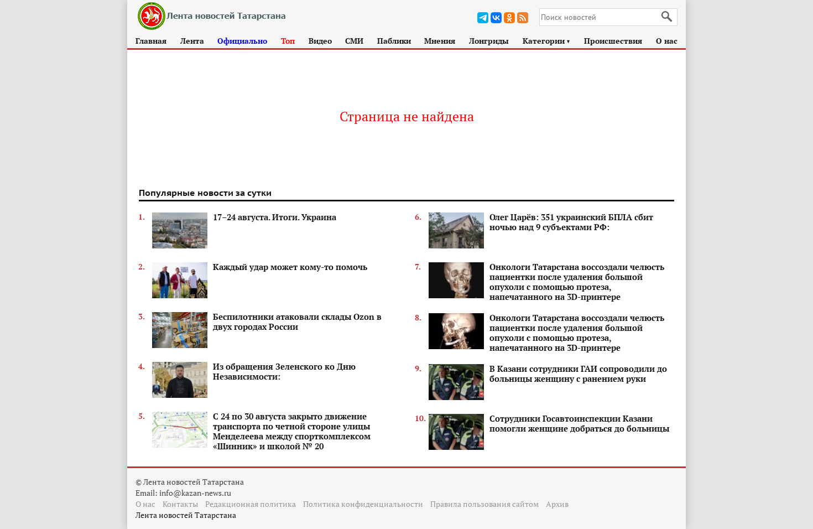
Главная (151, 40)
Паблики (394, 40)
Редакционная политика (250, 504)
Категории (547, 40)
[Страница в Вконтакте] (496, 17)
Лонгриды (489, 40)
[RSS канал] (522, 17)
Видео (320, 40)
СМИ (354, 40)
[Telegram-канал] (482, 17)
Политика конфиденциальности (363, 504)
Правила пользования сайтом (484, 504)
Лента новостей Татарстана (186, 515)
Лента (192, 40)
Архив (557, 504)
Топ (288, 40)
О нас (667, 40)
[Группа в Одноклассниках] (509, 17)
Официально (242, 40)
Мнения (439, 40)
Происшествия (613, 40)
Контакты (180, 504)
